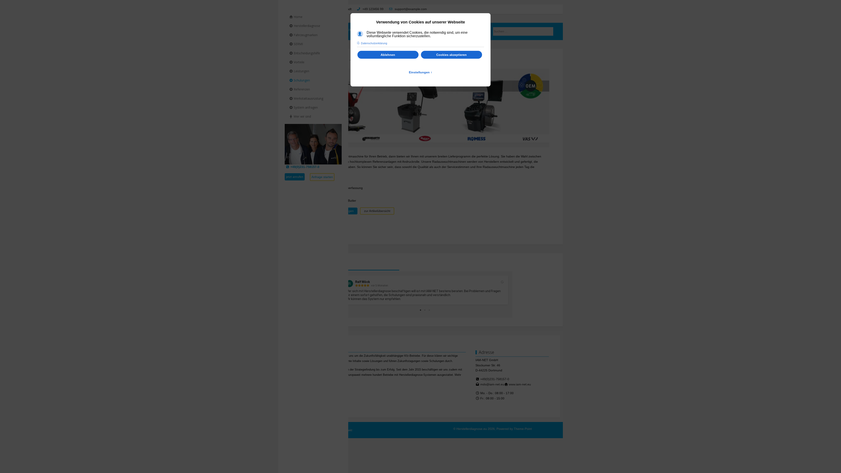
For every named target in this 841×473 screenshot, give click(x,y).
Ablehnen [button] (388, 54)
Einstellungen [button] (420, 72)
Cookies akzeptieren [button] (451, 54)
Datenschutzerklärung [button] (374, 43)
